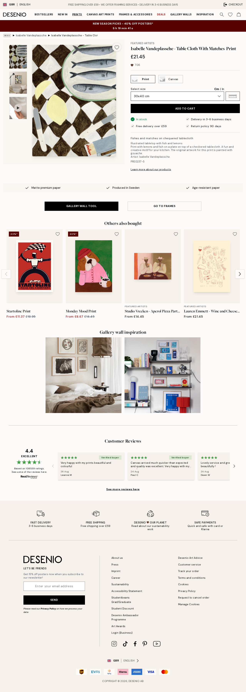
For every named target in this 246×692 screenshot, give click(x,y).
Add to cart (185, 108)
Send (54, 600)
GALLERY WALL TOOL (81, 206)
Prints (77, 14)
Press (115, 564)
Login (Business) (122, 632)
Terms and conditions (192, 577)
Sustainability (120, 584)
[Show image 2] (18, 83)
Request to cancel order (193, 597)
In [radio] (223, 89)
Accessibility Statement (126, 591)
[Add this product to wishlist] (116, 47)
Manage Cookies (189, 604)
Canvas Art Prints (100, 14)
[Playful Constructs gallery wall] (162, 375)
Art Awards (118, 626)
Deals (161, 14)
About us (117, 558)
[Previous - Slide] (6, 274)
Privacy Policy (48, 608)
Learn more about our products (151, 169)
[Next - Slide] (239, 274)
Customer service (189, 564)
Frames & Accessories (135, 14)
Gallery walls (181, 14)
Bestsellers (44, 14)
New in (63, 14)
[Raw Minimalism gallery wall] (83, 375)
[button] (233, 96)
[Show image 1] (18, 57)
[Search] (222, 14)
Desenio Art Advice (190, 558)
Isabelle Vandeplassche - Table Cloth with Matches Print (74, 35)
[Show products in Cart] (238, 14)
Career (116, 577)
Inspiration (205, 14)
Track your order (188, 571)
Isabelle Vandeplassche (31, 35)
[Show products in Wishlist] (230, 14)
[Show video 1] (18, 108)
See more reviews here (123, 489)
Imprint (116, 571)
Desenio (134, 681)
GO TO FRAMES (165, 206)
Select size (138, 89)
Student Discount (122, 608)
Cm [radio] (216, 89)
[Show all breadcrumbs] (7, 35)
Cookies (183, 584)
